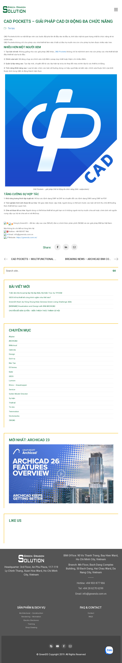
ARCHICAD (13, 341)
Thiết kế (12, 403)
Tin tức (11, 28)
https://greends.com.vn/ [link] (26, 238)
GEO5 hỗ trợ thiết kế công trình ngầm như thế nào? (30, 297)
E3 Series (13, 367)
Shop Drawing (31, 628)
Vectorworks (14, 416)
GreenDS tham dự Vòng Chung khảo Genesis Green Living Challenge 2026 (40, 302)
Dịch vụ (12, 359)
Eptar (11, 372)
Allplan (12, 337)
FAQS (91, 617)
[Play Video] (61, 474)
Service (12, 390)
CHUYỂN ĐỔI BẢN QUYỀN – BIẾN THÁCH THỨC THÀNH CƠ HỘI (34, 311)
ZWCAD (12, 420)
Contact (91, 613)
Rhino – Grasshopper (18, 385)
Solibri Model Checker (18, 394)
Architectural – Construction (31, 613)
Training (31, 624)
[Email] (70, 646)
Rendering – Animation (31, 617)
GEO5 (11, 376)
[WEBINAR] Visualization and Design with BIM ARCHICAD (32, 306)
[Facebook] (63, 646)
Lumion (12, 381)
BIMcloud (13, 345)
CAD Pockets (60, 52)
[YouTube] (57, 646)
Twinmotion (14, 412)
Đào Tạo (12, 363)
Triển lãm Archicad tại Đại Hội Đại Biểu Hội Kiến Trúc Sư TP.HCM (35, 293)
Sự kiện (12, 398)
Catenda (12, 350)
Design (12, 354)
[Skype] (51, 646)
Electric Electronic (31, 620)
